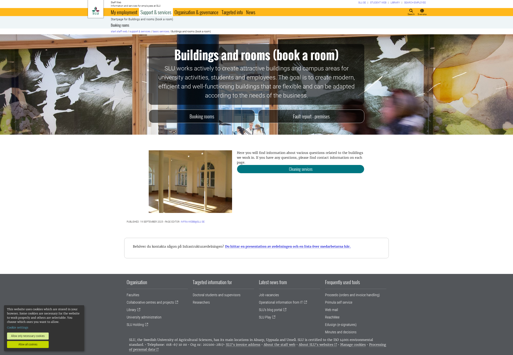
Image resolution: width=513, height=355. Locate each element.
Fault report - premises (311, 116)
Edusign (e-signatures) (340, 324)
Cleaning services (300, 169)
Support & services (155, 12)
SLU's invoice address (243, 345)
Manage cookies (353, 345)
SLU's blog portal (270, 310)
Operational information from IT (281, 302)
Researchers (201, 302)
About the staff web (279, 345)
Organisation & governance (196, 12)
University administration (144, 317)
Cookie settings (17, 327)
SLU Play (265, 317)
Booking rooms (120, 25)
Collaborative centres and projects (150, 302)
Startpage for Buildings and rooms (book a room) (142, 19)
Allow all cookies (27, 344)
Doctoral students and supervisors (216, 295)
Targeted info (232, 12)
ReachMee (332, 317)
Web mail (331, 310)
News (250, 12)
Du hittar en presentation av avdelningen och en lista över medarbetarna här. (288, 246)
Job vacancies (269, 295)
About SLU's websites (316, 345)
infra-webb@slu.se (193, 221)
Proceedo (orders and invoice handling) (352, 295)
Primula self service (338, 302)
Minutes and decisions (340, 332)
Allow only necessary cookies (28, 336)
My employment (124, 12)
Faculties (133, 295)
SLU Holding (135, 324)
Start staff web (119, 31)
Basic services (161, 31)
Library (131, 310)
